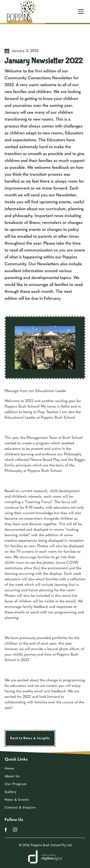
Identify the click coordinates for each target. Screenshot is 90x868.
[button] (80, 11)
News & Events (17, 800)
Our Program (16, 784)
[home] (20, 11)
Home (9, 768)
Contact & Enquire (20, 807)
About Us (12, 776)
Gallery (11, 792)
